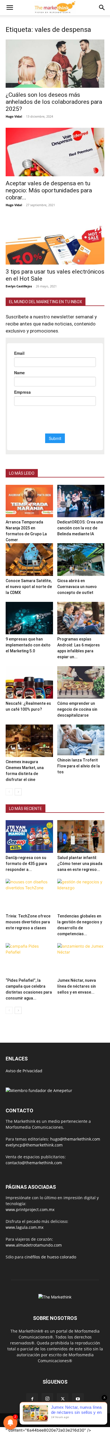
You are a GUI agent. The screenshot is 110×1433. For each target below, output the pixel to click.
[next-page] (18, 791)
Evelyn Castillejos (19, 286)
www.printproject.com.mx (30, 1209)
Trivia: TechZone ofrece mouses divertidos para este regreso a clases (28, 922)
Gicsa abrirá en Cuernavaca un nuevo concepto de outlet (77, 586)
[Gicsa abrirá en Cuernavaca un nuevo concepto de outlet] (81, 559)
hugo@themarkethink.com (75, 1139)
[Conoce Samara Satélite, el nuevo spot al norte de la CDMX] (29, 559)
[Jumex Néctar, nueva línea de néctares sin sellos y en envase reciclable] (81, 959)
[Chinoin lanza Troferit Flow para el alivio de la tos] (81, 740)
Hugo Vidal (14, 116)
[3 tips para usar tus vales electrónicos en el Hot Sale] (55, 240)
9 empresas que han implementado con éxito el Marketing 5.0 (28, 645)
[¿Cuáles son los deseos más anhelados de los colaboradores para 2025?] (55, 63)
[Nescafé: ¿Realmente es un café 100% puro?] (29, 682)
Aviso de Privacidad (24, 1070)
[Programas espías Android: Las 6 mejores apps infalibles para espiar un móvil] (81, 618)
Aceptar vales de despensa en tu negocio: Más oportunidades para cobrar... (49, 190)
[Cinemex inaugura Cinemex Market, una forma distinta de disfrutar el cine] (29, 741)
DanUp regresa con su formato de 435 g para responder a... (26, 863)
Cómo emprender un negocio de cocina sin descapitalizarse (77, 709)
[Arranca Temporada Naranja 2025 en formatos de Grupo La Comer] (29, 501)
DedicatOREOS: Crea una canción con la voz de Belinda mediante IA (80, 528)
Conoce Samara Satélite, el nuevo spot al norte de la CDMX (29, 586)
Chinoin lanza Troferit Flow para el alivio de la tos (78, 766)
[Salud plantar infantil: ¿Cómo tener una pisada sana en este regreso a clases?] (81, 836)
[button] (10, 7)
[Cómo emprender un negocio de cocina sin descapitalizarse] (81, 682)
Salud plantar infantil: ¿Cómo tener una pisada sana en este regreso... (79, 863)
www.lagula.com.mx (24, 1227)
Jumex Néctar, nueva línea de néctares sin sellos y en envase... (76, 986)
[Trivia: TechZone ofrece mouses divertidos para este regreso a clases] (29, 895)
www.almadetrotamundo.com (34, 1245)
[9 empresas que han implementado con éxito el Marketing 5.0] (29, 618)
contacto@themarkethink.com (34, 1162)
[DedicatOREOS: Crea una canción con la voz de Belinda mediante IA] (81, 501)
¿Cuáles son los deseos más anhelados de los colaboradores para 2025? (54, 101)
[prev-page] (9, 791)
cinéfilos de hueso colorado (50, 1257)
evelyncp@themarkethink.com (34, 1145)
